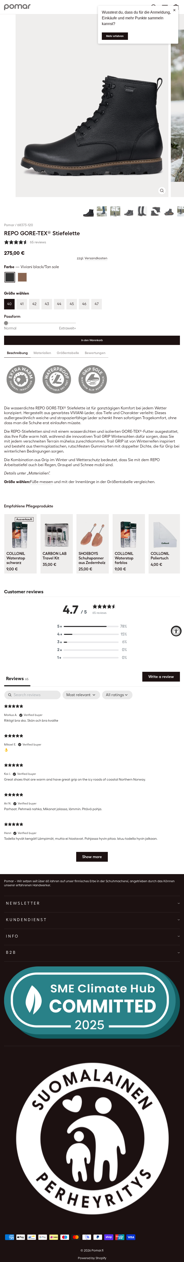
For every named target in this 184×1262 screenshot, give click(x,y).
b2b (11, 952)
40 (9, 304)
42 (34, 304)
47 (96, 304)
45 (72, 304)
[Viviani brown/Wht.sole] (22, 277)
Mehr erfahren (115, 36)
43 (47, 304)
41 (21, 304)
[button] (88, 211)
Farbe (31, 267)
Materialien (42, 353)
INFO (12, 936)
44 (59, 304)
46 (84, 304)
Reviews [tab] (17, 678)
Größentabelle (68, 353)
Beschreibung (17, 353)
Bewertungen (95, 353)
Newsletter (23, 903)
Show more (92, 857)
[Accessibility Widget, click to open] (176, 631)
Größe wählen (16, 293)
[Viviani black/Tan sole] (10, 277)
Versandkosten (96, 258)
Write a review (161, 676)
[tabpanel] (92, 778)
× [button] (174, 10)
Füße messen (41, 482)
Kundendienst (26, 920)
